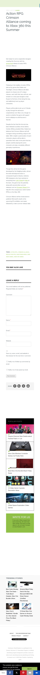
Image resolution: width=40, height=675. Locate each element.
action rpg (13, 252)
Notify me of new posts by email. (18, 370)
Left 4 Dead (19, 180)
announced (9, 63)
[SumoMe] (36, 672)
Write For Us (21, 517)
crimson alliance (23, 252)
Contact (25, 636)
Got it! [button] (30, 669)
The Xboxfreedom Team (23, 633)
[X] (16, 672)
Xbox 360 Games (19, 256)
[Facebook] (10, 672)
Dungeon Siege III (22, 187)
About (12, 633)
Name (8, 320)
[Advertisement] (18, 44)
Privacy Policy (16, 636)
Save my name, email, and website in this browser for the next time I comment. (18, 354)
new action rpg (11, 254)
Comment (9, 295)
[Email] (30, 672)
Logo (3, 4)
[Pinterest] (23, 672)
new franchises (22, 254)
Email (8, 330)
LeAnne (17, 10)
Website (8, 341)
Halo (26, 180)
